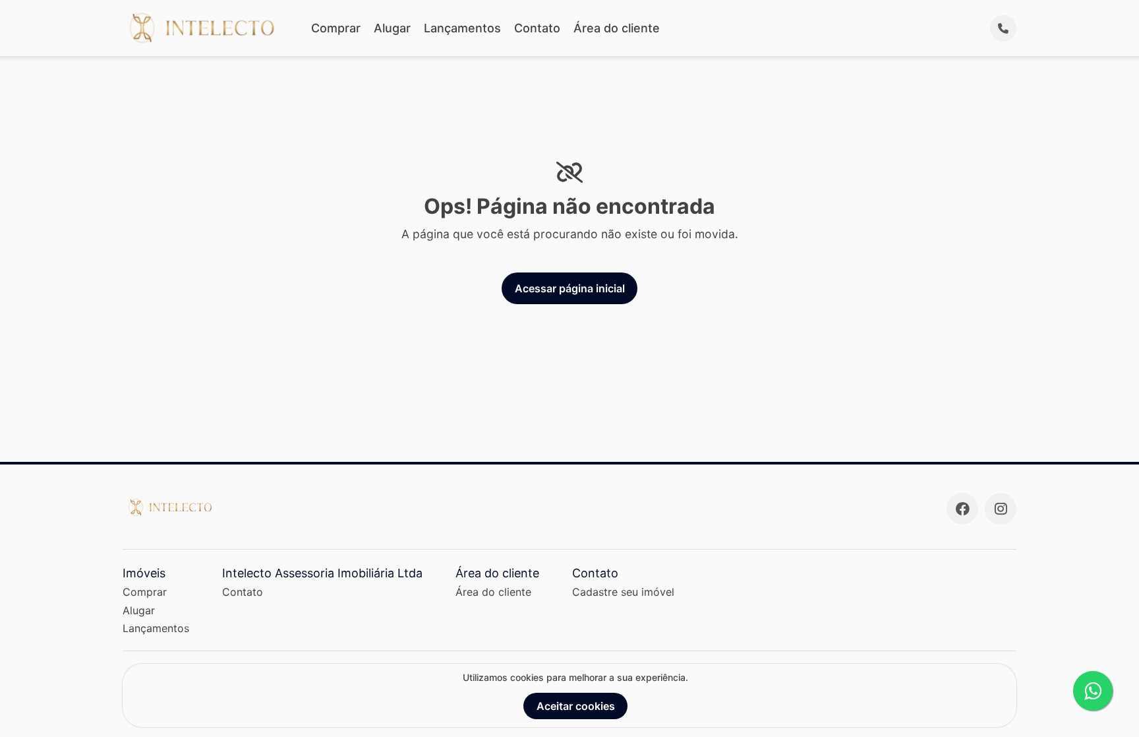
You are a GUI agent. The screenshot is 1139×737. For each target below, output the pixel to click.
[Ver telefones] (1003, 28)
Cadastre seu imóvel (623, 591)
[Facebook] (962, 509)
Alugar (392, 28)
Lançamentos (462, 28)
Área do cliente (616, 28)
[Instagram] (1000, 509)
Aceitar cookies (576, 706)
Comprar (336, 28)
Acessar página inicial (570, 288)
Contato (537, 28)
